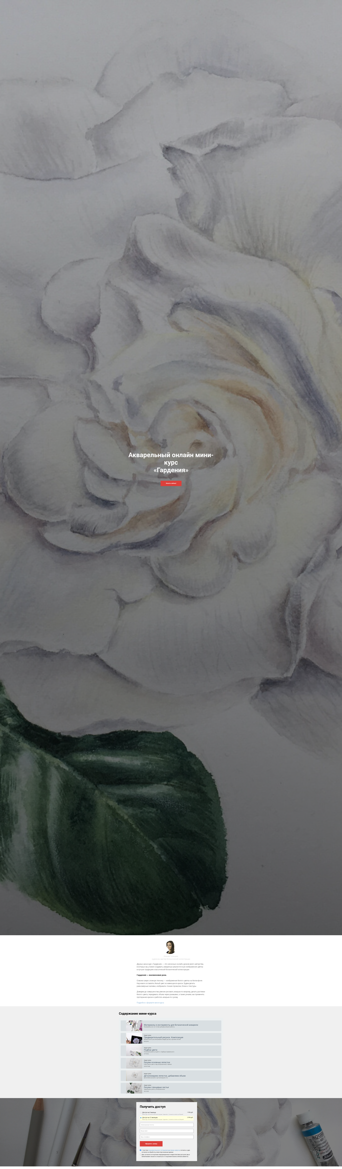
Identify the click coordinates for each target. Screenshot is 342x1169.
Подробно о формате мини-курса (150, 1002)
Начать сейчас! (171, 483)
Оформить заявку (151, 1144)
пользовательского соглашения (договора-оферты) (164, 1150)
